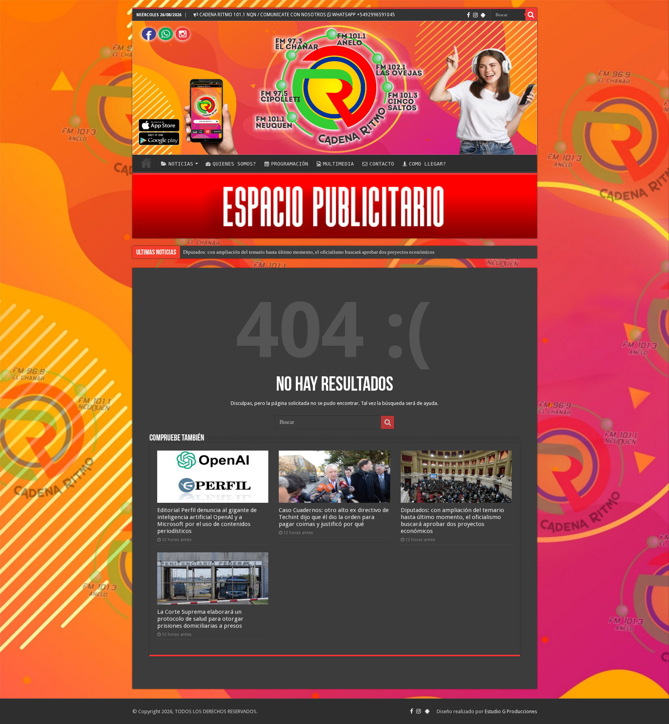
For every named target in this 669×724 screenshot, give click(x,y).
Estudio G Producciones (511, 711)
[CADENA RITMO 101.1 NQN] (334, 88)
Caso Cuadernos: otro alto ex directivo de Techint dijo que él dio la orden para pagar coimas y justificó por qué (334, 517)
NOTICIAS (180, 164)
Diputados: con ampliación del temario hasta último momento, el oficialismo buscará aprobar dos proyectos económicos (308, 252)
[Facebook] (468, 15)
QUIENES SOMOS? (234, 164)
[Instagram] (475, 15)
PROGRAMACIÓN (289, 164)
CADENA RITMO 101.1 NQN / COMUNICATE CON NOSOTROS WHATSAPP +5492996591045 (296, 14)
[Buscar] (531, 14)
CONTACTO (381, 164)
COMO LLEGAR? (427, 164)
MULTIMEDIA (338, 164)
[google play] (483, 15)
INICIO (146, 163)
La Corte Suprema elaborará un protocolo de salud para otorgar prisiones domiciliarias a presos (200, 618)
